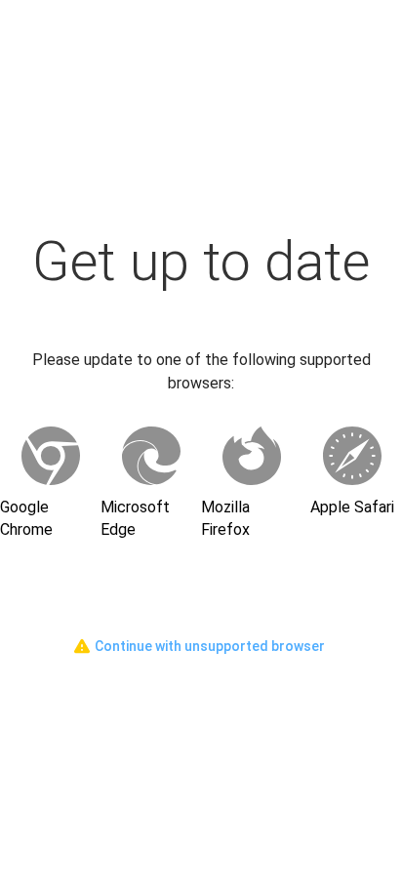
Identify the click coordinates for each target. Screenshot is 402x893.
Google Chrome (26, 518)
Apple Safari (352, 507)
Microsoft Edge (135, 518)
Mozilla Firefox (225, 518)
